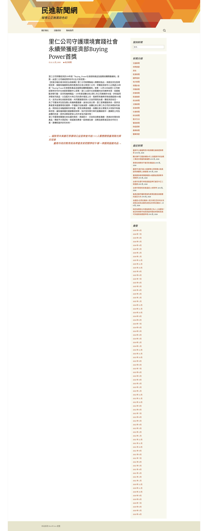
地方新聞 (68, 62)
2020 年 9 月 (137, 495)
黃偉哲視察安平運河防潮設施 (144, 163)
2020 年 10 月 (137, 492)
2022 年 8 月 (137, 410)
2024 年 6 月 (137, 327)
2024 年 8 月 (137, 320)
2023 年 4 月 (137, 380)
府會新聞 (136, 93)
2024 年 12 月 (137, 305)
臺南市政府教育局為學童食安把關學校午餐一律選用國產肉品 (87, 143)
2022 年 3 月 (137, 428)
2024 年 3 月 (137, 339)
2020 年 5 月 (137, 510)
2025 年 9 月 (137, 271)
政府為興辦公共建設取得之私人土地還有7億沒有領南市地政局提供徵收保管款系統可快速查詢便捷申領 (148, 211)
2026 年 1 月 (137, 256)
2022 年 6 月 (137, 417)
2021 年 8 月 (137, 454)
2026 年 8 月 (137, 230)
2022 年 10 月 (137, 402)
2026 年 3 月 (137, 249)
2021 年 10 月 (137, 447)
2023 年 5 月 (137, 376)
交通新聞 (136, 63)
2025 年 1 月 (137, 301)
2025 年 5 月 (137, 286)
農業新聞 (136, 130)
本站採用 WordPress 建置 (50, 526)
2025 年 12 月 (137, 260)
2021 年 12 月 (137, 439)
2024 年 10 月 (137, 312)
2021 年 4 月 (137, 469)
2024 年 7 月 (137, 324)
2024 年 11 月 (137, 309)
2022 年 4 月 (137, 425)
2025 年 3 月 (137, 294)
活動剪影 (57, 30)
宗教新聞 (136, 89)
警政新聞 (136, 123)
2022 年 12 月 (137, 395)
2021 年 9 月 (137, 451)
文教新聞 (136, 104)
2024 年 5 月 (137, 331)
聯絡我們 (69, 30)
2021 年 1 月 (137, 481)
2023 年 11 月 (137, 354)
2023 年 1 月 (137, 391)
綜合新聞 (136, 115)
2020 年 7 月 (137, 503)
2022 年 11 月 (137, 398)
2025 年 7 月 (137, 279)
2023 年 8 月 (137, 365)
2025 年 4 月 (137, 290)
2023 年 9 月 (137, 361)
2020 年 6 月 (137, 507)
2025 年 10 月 (137, 268)
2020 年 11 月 (137, 488)
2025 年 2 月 (137, 298)
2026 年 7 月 (137, 234)
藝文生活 (136, 119)
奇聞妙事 (136, 85)
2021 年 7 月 (137, 458)
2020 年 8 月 (137, 499)
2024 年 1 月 (137, 346)
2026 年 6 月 (137, 238)
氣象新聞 (136, 108)
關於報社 (45, 30)
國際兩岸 (136, 78)
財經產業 (136, 127)
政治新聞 (136, 100)
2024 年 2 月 (137, 342)
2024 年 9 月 (137, 316)
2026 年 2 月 (137, 253)
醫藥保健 (136, 134)
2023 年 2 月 (137, 387)
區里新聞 (136, 74)
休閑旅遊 (136, 67)
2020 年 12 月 (137, 484)
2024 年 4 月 (137, 335)
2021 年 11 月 (137, 443)
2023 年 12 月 (137, 350)
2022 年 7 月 (137, 413)
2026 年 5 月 (137, 241)
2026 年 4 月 (137, 245)
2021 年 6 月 (137, 462)
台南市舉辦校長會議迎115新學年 (145, 188)
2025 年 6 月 (137, 283)
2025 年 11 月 (137, 264)
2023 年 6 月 (137, 372)
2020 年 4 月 (137, 514)
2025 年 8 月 (137, 275)
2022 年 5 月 (137, 421)
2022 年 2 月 (137, 432)
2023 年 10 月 (137, 357)
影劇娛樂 (136, 97)
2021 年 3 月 (137, 473)
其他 (134, 71)
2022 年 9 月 (137, 406)
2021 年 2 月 (137, 477)
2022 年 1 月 (137, 436)
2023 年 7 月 (137, 368)
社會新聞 (136, 112)
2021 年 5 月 (137, 466)
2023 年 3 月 (137, 383)
